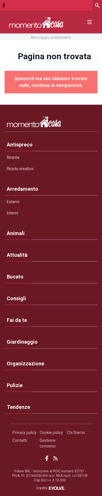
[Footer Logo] (51, 123)
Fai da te (17, 320)
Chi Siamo (76, 432)
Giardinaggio (22, 342)
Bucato (15, 277)
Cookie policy (51, 432)
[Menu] (89, 22)
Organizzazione (25, 363)
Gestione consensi (48, 443)
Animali (16, 233)
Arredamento (22, 189)
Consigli (16, 298)
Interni (12, 213)
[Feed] (55, 458)
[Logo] (36, 22)
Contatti (19, 440)
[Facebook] (3, 5)
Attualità (17, 255)
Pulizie (15, 385)
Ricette (13, 157)
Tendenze (18, 407)
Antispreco (20, 145)
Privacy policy (24, 432)
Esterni (13, 201)
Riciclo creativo (20, 168)
